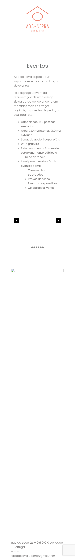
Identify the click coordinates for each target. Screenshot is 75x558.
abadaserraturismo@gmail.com (33, 556)
